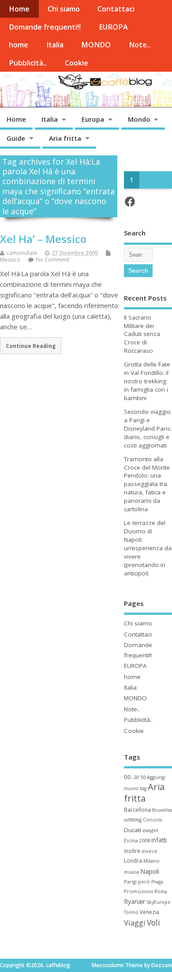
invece (149, 851)
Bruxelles (162, 810)
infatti (159, 840)
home (18, 45)
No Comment (52, 259)
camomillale (22, 253)
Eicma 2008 (137, 840)
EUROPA (113, 27)
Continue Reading (31, 345)
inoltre (132, 850)
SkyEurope (158, 902)
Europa (93, 119)
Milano (151, 860)
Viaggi (135, 923)
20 (136, 777)
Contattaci (116, 9)
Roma (160, 891)
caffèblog (133, 820)
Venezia (149, 911)
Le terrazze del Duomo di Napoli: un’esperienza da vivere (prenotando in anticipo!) (148, 548)
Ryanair (134, 901)
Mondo (139, 119)
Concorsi (152, 820)
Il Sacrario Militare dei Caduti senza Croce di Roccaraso (142, 334)
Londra (133, 860)
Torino (131, 912)
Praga (157, 882)
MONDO (96, 45)
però (144, 881)
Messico (10, 259)
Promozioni (138, 891)
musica (131, 872)
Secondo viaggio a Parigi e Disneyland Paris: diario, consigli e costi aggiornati (148, 428)
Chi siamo (64, 9)
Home (19, 9)
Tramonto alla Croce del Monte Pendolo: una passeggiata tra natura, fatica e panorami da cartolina (147, 484)
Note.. (139, 45)
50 (143, 777)
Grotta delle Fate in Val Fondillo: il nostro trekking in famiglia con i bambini (147, 381)
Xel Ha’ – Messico (43, 238)
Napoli (149, 871)
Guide (16, 138)
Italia (55, 45)
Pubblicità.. (28, 63)
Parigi (130, 882)
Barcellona (137, 809)
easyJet (150, 830)
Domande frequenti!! (45, 27)
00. (128, 777)
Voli (153, 922)
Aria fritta (65, 138)
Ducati (132, 830)
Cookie (76, 63)
